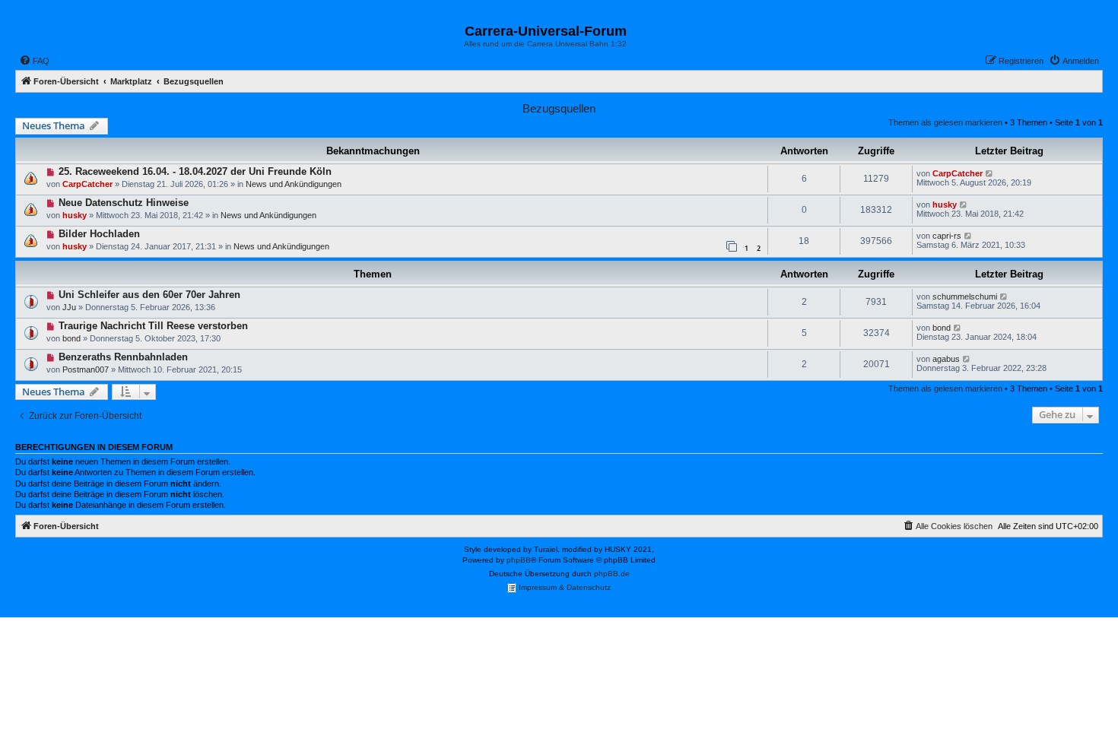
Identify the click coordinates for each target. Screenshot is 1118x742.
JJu (69, 307)
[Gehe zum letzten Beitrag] (990, 173)
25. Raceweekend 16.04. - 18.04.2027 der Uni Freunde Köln (195, 171)
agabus (946, 358)
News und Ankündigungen (293, 184)
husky (74, 215)
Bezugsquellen (559, 108)
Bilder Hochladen (99, 233)
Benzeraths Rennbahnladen (123, 357)
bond (71, 338)
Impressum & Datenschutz (563, 587)
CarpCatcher (87, 184)
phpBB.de (612, 573)
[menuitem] (34, 61)
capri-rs (946, 235)
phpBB (519, 560)
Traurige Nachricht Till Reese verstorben (153, 325)
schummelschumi (964, 296)
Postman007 (85, 369)
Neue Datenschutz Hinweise (124, 202)
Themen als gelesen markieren (945, 122)
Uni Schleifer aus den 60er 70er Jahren (149, 294)
